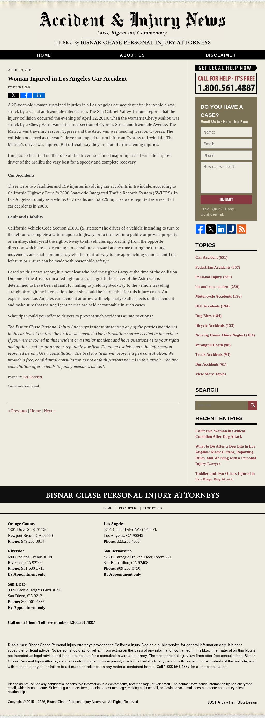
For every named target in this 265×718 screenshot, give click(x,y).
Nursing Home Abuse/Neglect (225, 335)
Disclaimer (221, 55)
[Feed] (242, 229)
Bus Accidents (210, 364)
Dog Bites (208, 316)
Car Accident (32, 377)
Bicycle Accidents (214, 325)
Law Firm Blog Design (232, 702)
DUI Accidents (212, 306)
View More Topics (210, 374)
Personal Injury (213, 277)
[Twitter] (211, 229)
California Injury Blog (132, 29)
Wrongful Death (213, 345)
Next (50, 410)
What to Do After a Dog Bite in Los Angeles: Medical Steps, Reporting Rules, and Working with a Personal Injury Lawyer (225, 455)
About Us (132, 55)
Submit (226, 199)
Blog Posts (152, 508)
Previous (17, 410)
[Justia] (231, 229)
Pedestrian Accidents (217, 267)
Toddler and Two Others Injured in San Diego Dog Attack (225, 476)
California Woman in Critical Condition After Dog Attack (220, 434)
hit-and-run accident (217, 287)
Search (252, 405)
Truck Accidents (212, 354)
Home (44, 55)
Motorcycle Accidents (218, 296)
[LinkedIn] (221, 229)
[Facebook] (200, 229)
